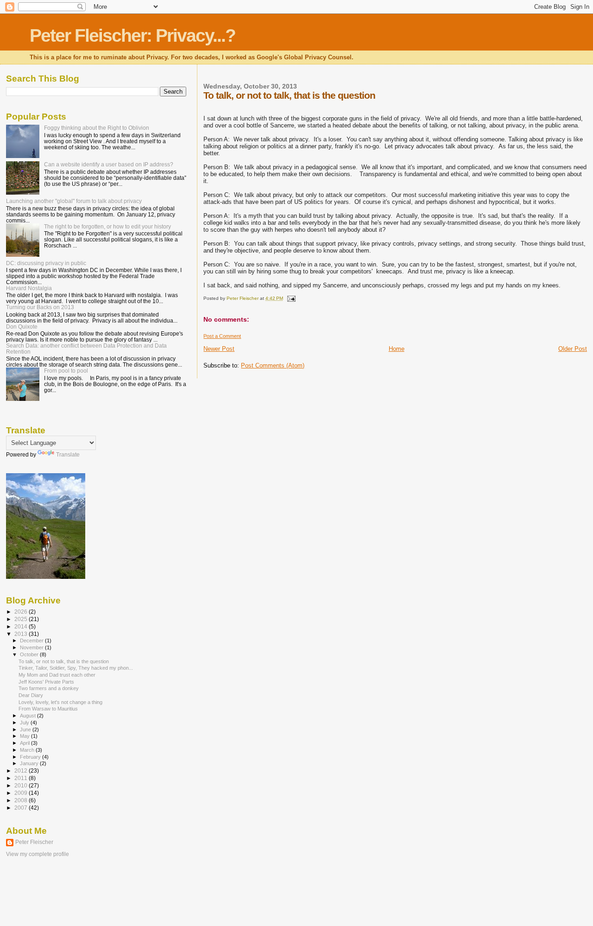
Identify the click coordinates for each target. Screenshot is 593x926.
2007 (21, 808)
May (25, 736)
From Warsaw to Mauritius (48, 708)
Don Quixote (22, 326)
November (32, 647)
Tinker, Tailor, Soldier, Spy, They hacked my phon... (76, 668)
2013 (21, 634)
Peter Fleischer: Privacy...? (132, 35)
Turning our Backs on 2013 (40, 307)
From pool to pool (66, 371)
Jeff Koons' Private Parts (46, 682)
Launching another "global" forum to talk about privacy (74, 201)
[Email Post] (290, 298)
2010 (21, 785)
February (31, 757)
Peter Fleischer (34, 842)
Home (396, 348)
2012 (21, 770)
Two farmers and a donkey (49, 688)
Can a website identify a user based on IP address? (108, 164)
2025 (21, 619)
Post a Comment (222, 336)
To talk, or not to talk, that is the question (64, 661)
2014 (21, 626)
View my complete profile (37, 854)
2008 (21, 800)
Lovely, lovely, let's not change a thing (60, 702)
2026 (21, 612)
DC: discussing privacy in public (46, 263)
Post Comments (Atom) (272, 365)
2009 (21, 793)
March (28, 750)
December (32, 640)
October (30, 654)
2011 (21, 778)
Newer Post (218, 348)
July (25, 722)
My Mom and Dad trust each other (57, 675)
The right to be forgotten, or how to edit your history (107, 226)
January (30, 763)
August (28, 715)
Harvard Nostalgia (29, 288)
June (26, 729)
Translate (68, 454)
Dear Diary (31, 695)
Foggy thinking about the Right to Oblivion (96, 128)
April (25, 743)
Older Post (572, 348)
